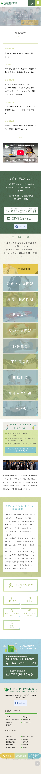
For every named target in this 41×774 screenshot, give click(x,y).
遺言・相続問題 (20, 299)
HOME (8, 717)
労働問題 (9, 736)
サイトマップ (26, 722)
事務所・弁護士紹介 (12, 719)
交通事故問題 (20, 330)
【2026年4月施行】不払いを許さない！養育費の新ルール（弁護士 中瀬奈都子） (20, 110)
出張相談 (9, 725)
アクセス (25, 717)
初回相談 (9, 722)
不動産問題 (20, 361)
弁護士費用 (26, 719)
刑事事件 (20, 314)
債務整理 (20, 346)
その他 (20, 408)
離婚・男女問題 (20, 283)
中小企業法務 (20, 393)
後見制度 (20, 377)
